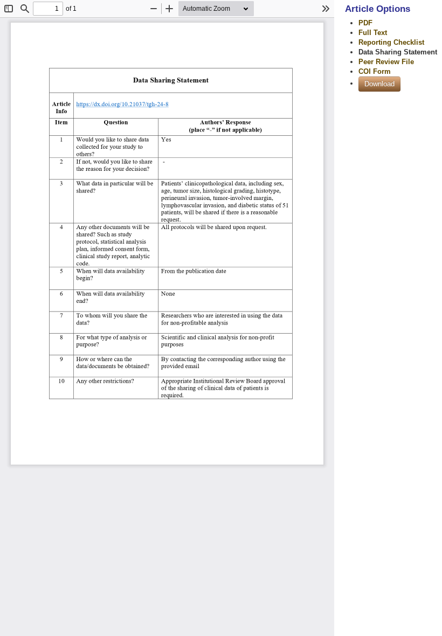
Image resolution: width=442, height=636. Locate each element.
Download (379, 84)
